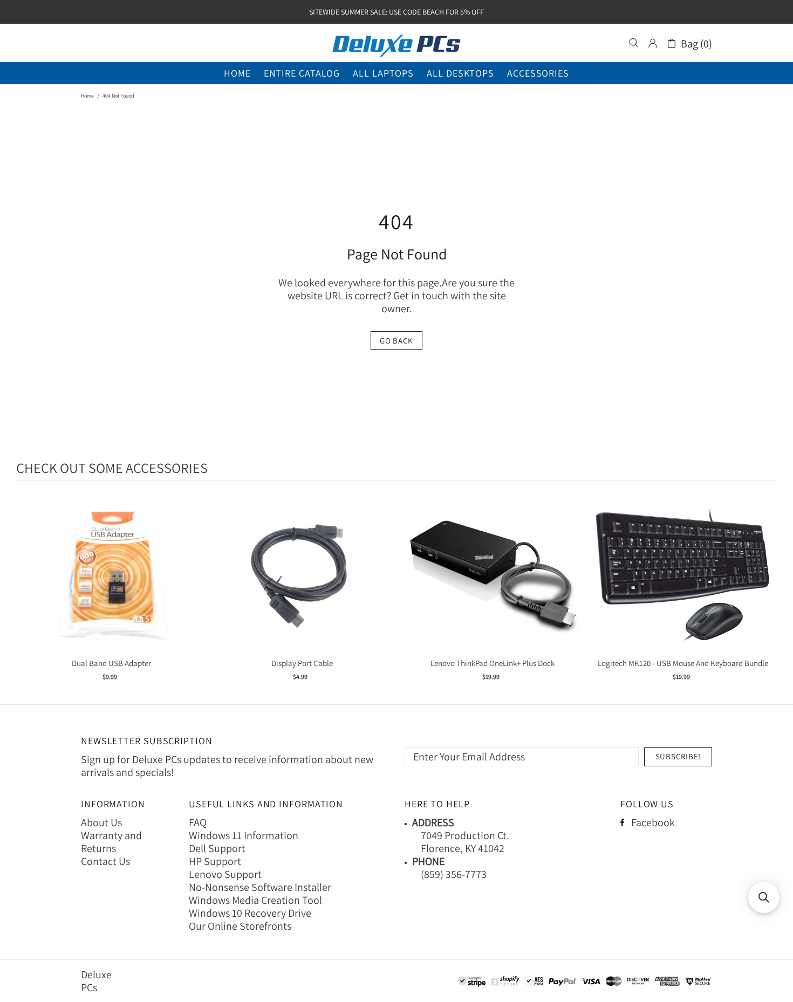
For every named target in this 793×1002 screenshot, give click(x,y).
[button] (764, 897)
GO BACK (396, 340)
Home (87, 95)
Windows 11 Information (243, 835)
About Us (101, 822)
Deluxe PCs (396, 43)
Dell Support (217, 848)
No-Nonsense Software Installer (260, 887)
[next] (766, 594)
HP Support (215, 861)
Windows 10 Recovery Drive (250, 913)
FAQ (198, 822)
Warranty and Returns (111, 842)
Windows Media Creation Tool (255, 900)
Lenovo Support (225, 874)
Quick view (111, 585)
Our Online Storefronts (240, 925)
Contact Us (105, 861)
